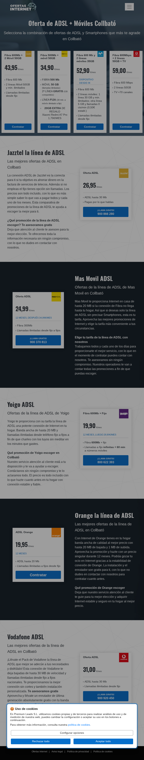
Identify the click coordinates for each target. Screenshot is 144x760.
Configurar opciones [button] (72, 732)
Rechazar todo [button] (41, 741)
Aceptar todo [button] (103, 741)
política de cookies (79, 724)
